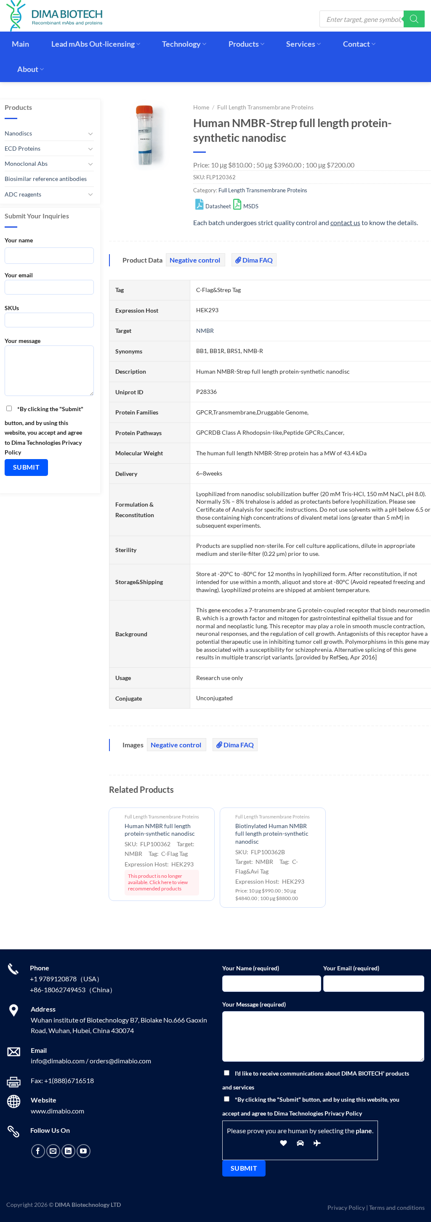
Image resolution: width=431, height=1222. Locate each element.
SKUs (12, 307)
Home (201, 107)
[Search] (414, 19)
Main (20, 44)
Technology (181, 44)
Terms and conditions (397, 1207)
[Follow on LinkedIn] (68, 1151)
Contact (356, 44)
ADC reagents (23, 194)
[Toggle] (90, 133)
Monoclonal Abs (26, 163)
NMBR (205, 330)
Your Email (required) (351, 968)
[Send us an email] (53, 1151)
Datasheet (218, 206)
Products (244, 44)
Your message (22, 340)
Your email (19, 275)
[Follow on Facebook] (38, 1151)
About (27, 69)
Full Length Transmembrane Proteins (265, 107)
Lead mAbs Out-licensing (93, 44)
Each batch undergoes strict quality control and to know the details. (305, 222)
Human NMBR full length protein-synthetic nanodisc (160, 829)
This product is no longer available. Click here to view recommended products (158, 882)
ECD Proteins (22, 148)
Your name (19, 240)
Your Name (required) (250, 968)
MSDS (250, 206)
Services (300, 44)
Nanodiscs (18, 133)
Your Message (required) (254, 1004)
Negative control (195, 260)
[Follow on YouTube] (83, 1151)
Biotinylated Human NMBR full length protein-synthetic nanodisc (272, 833)
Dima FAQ (257, 260)
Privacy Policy (346, 1207)
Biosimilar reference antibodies (46, 178)
